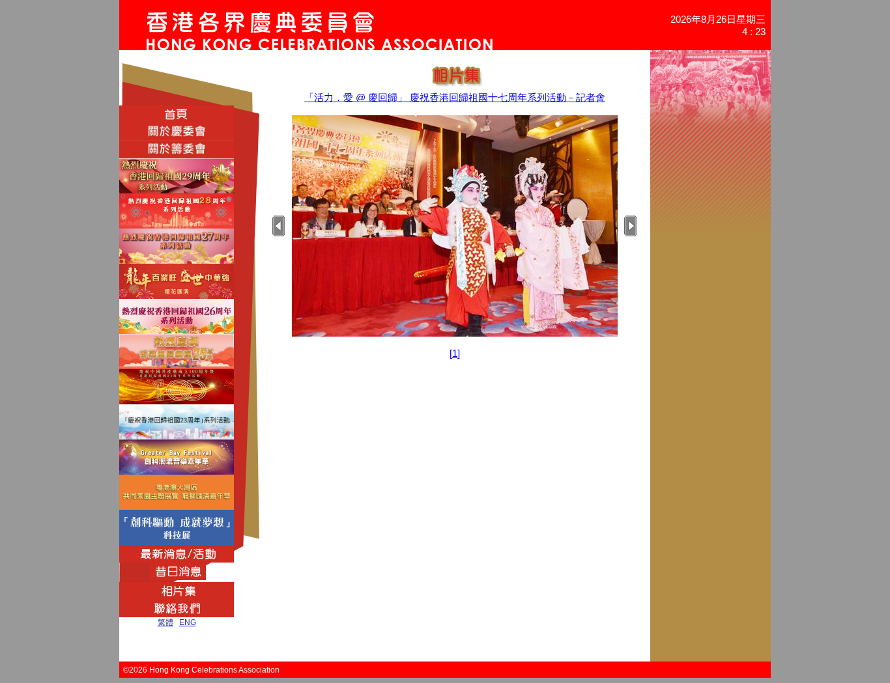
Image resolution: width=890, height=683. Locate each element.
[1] (455, 353)
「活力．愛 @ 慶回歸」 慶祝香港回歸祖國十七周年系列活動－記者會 (454, 97)
